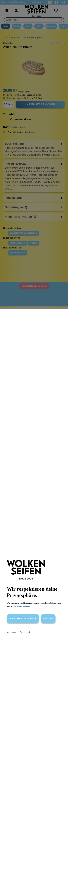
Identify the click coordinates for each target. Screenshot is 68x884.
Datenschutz (25, 632)
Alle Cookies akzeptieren (23, 618)
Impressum (12, 632)
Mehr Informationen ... (22, 606)
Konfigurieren (48, 618)
